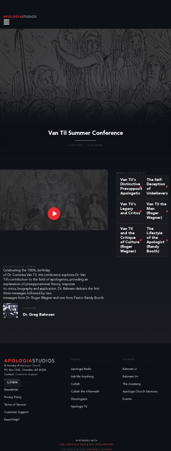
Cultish (75, 384)
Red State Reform (100, 444)
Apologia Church (30, 365)
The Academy (132, 384)
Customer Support (26, 374)
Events (127, 399)
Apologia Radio (81, 369)
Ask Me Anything (82, 376)
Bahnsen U (130, 369)
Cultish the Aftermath (85, 391)
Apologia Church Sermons (140, 391)
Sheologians (79, 399)
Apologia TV (79, 406)
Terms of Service (15, 404)
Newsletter (11, 389)
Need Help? (12, 419)
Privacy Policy (12, 397)
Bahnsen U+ (130, 376)
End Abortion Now (73, 444)
